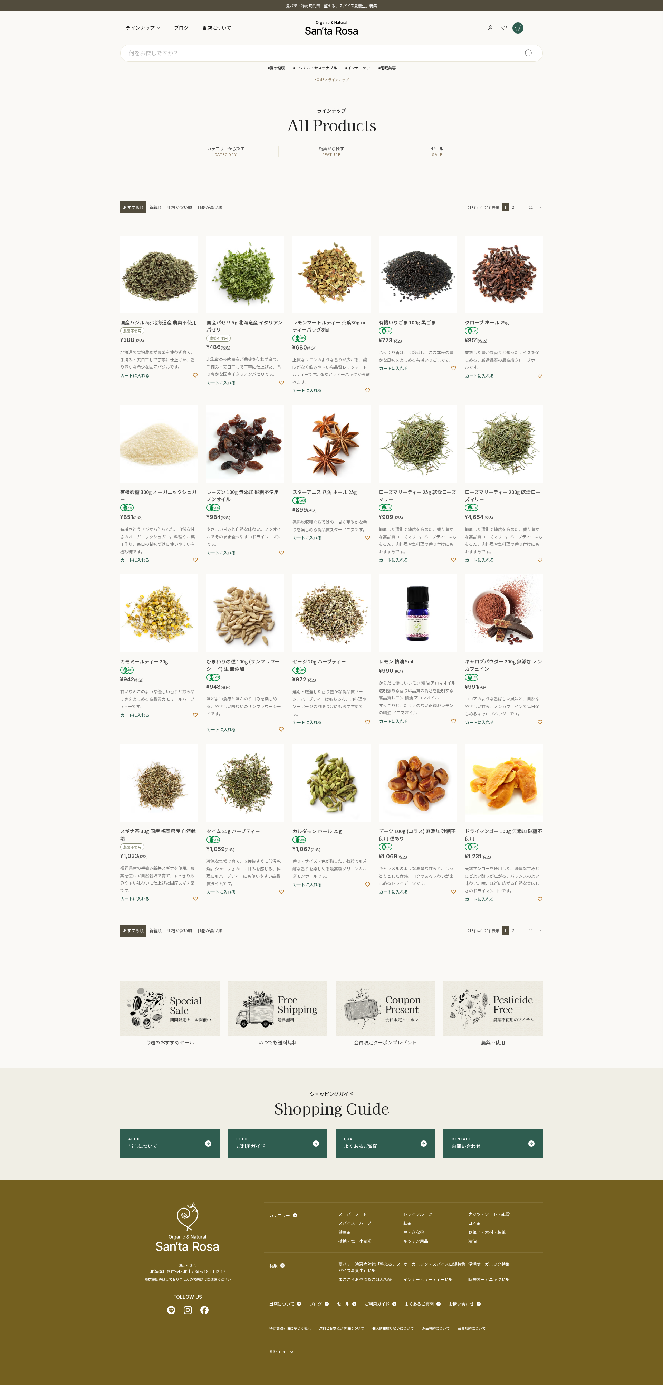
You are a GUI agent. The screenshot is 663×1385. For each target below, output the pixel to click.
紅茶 (407, 1223)
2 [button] (513, 207)
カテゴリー (279, 1215)
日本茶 (474, 1223)
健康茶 (344, 1232)
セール (343, 1304)
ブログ (181, 27)
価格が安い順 (179, 207)
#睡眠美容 (387, 67)
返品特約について (436, 1328)
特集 (273, 1265)
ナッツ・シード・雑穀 (489, 1214)
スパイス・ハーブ (354, 1223)
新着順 (155, 207)
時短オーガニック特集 (489, 1279)
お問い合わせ (461, 1304)
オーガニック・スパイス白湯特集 (434, 1264)
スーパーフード (352, 1214)
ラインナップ (140, 27)
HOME (319, 79)
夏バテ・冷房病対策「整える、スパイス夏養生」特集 (331, 5)
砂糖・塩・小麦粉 (355, 1241)
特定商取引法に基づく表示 (290, 1328)
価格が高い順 (210, 207)
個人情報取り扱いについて (393, 1328)
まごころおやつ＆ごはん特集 (365, 1279)
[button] (539, 207)
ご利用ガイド (377, 1304)
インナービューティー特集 (428, 1279)
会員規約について (472, 1328)
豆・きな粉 (413, 1232)
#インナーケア (357, 67)
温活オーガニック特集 (489, 1264)
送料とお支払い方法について (341, 1328)
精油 (472, 1241)
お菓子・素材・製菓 (487, 1232)
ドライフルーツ (417, 1214)
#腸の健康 (276, 67)
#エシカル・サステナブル (315, 67)
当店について (216, 27)
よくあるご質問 (419, 1304)
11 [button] (531, 207)
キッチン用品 (415, 1241)
